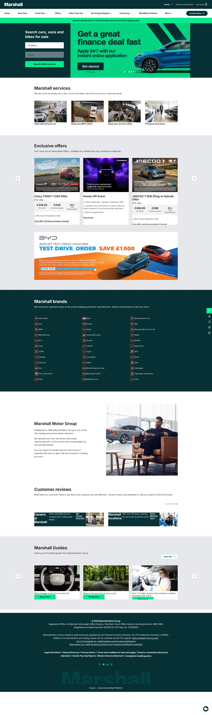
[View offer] (106, 256)
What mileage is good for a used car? (51, 593)
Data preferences (71, 652)
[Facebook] (99, 664)
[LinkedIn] (107, 664)
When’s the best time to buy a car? (99, 593)
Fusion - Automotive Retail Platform (106, 688)
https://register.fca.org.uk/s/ (145, 638)
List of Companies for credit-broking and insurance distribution (106, 641)
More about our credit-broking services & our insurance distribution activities (106, 644)
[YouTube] (103, 664)
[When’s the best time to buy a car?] (106, 578)
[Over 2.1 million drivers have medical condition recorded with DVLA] (155, 578)
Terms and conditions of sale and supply (116, 652)
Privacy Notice (88, 652)
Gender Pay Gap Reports (84, 656)
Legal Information (52, 652)
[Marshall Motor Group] (13, 4)
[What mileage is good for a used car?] (57, 578)
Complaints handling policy (138, 656)
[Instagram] (111, 664)
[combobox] (44, 45)
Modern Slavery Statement (111, 656)
